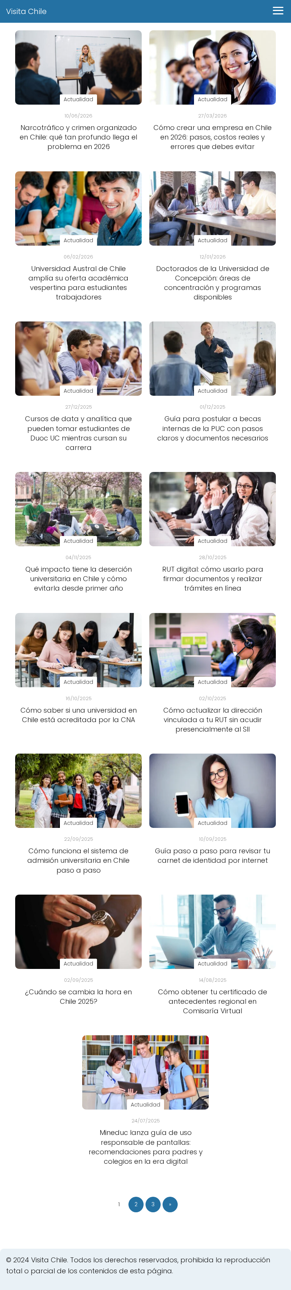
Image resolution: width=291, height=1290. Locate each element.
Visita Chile (26, 11)
